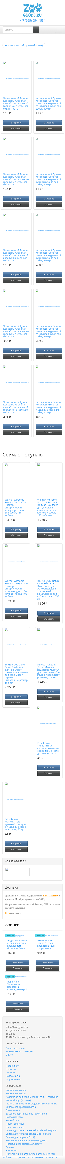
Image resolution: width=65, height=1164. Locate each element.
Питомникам (13, 1110)
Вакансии (11, 1150)
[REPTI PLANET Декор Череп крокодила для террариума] (47, 936)
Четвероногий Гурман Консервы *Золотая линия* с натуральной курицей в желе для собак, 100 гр (48, 179)
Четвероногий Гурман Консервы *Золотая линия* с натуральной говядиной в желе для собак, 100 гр (15, 103)
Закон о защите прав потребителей (26, 1113)
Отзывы (10, 1072)
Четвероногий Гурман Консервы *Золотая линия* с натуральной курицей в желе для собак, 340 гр (48, 255)
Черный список (14, 1120)
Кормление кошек (16, 1090)
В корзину (16, 122)
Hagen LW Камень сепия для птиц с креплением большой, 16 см (17, 944)
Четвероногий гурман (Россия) (24, 45)
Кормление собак (16, 1093)
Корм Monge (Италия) (18, 1100)
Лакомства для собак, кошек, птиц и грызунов (32, 1096)
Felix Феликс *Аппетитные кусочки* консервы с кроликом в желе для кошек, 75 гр (48, 748)
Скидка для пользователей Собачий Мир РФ (31, 1130)
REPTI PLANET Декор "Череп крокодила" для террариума (46, 944)
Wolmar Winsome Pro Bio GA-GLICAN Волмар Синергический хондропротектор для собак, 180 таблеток (15, 507)
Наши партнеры (15, 1123)
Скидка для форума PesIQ (20, 1137)
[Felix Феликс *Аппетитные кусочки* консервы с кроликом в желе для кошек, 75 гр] (48, 723)
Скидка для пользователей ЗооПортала (28, 1133)
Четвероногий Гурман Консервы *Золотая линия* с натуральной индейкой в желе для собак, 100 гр (15, 255)
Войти (9, 1054)
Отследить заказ (15, 1048)
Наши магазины (15, 1127)
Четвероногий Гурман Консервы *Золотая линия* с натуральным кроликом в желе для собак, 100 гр (16, 179)
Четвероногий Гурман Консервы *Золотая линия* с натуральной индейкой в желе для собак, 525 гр (48, 407)
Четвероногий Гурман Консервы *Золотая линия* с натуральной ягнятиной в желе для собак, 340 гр (48, 331)
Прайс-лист (12, 1065)
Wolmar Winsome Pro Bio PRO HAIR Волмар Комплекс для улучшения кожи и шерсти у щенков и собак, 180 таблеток (47, 507)
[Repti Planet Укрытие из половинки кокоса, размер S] (17, 977)
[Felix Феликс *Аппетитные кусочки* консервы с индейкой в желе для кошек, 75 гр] (16, 799)
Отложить (16, 128)
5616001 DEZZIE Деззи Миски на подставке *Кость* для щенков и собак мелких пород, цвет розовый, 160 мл (48, 671)
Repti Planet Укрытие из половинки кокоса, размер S (17, 985)
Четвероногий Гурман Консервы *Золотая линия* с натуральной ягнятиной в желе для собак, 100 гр (48, 103)
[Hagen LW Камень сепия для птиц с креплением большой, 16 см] (17, 936)
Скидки (10, 1147)
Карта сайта (13, 1075)
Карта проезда (14, 1117)
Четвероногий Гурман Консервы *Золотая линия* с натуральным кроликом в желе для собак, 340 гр (16, 331)
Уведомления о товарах (19, 1051)
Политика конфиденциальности (24, 1143)
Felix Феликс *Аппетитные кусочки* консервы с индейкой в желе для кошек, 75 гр (15, 824)
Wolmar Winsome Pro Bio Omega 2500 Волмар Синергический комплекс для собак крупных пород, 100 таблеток (16, 588)
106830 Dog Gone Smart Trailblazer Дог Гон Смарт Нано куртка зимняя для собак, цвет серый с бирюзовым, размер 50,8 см (16, 673)
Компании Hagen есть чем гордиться (27, 1140)
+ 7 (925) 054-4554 (32, 20)
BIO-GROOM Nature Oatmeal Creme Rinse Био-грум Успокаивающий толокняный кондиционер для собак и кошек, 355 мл (48, 590)
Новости (11, 1069)
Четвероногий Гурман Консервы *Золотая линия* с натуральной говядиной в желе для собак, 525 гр (15, 407)
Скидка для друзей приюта (21, 1106)
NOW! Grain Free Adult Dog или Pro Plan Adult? (31, 1103)
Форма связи (13, 1079)
